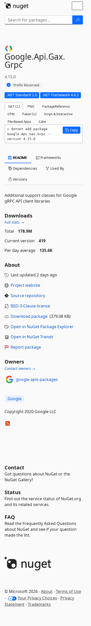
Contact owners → (20, 368)
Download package (29, 316)
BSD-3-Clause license (30, 306)
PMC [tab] (31, 106)
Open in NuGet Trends (32, 337)
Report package (26, 347)
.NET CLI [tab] (14, 106)
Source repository (28, 295)
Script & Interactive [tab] (58, 114)
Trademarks (39, 604)
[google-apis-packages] (9, 379)
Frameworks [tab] (50, 157)
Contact (14, 467)
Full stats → (14, 222)
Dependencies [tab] (24, 168)
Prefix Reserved (26, 85)
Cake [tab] (42, 121)
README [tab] (19, 157)
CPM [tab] (11, 114)
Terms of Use (68, 591)
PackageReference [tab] (56, 106)
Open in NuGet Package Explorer (42, 326)
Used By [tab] (56, 168)
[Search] (77, 20)
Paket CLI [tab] (29, 114)
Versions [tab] (19, 179)
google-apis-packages (37, 379)
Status (13, 492)
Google (14, 398)
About (47, 591)
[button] (71, 130)
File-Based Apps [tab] (19, 121)
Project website (25, 285)
